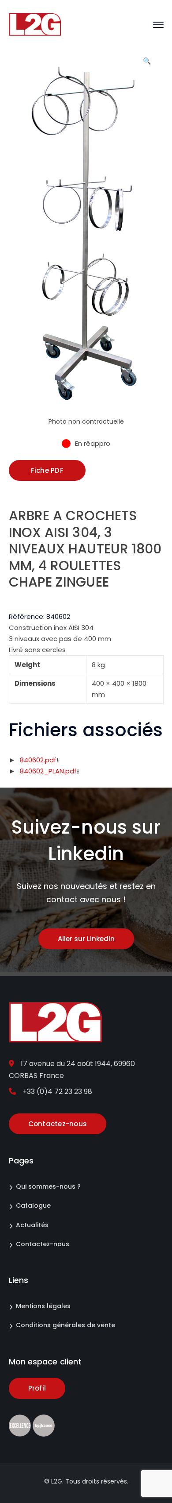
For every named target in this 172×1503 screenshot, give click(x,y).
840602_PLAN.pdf (48, 771)
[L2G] (35, 24)
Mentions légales (43, 1306)
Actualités (32, 1225)
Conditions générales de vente (65, 1325)
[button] (147, 64)
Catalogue (33, 1205)
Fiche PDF (47, 470)
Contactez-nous (42, 1244)
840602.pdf (38, 760)
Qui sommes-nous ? (48, 1186)
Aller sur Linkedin (86, 938)
